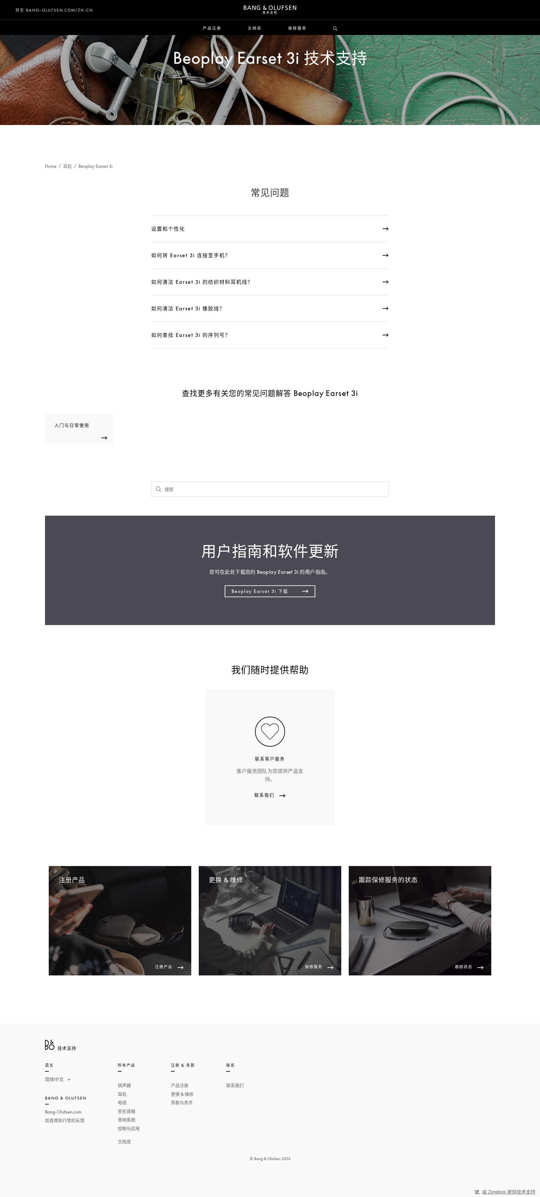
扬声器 (124, 1085)
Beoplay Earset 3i (95, 166)
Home (51, 166)
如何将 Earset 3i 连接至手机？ (191, 255)
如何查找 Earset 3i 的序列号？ (191, 335)
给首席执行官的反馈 (64, 1120)
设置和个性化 (168, 229)
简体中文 (55, 1079)
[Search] (335, 29)
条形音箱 (126, 1111)
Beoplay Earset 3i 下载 (260, 591)
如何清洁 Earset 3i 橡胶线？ (188, 308)
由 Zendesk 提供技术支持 (508, 1191)
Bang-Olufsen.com (63, 1111)
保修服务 (297, 28)
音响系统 (126, 1119)
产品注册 (212, 28)
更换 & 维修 (182, 1094)
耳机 (67, 166)
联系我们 (235, 1085)
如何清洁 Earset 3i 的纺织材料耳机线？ (202, 282)
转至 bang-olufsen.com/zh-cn (54, 10)
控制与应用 (129, 1128)
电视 (122, 1102)
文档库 (255, 28)
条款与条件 (182, 1102)
